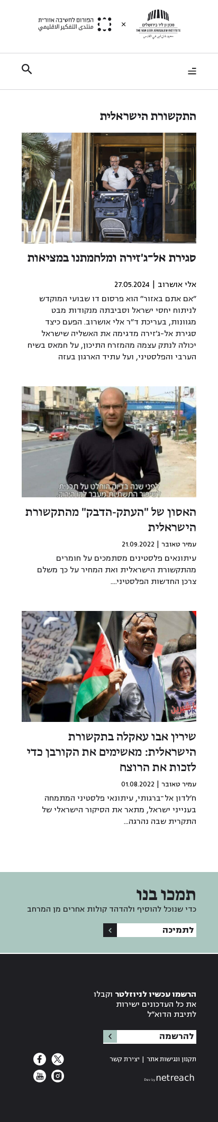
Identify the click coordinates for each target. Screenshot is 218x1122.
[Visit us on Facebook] (40, 1062)
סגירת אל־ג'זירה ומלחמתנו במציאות (112, 258)
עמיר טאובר (178, 544)
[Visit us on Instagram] (57, 1079)
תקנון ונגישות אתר (171, 1059)
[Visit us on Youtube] (40, 1079)
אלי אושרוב (177, 284)
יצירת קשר (125, 1059)
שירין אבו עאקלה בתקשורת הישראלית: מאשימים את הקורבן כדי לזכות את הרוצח (111, 752)
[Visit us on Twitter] (57, 1062)
